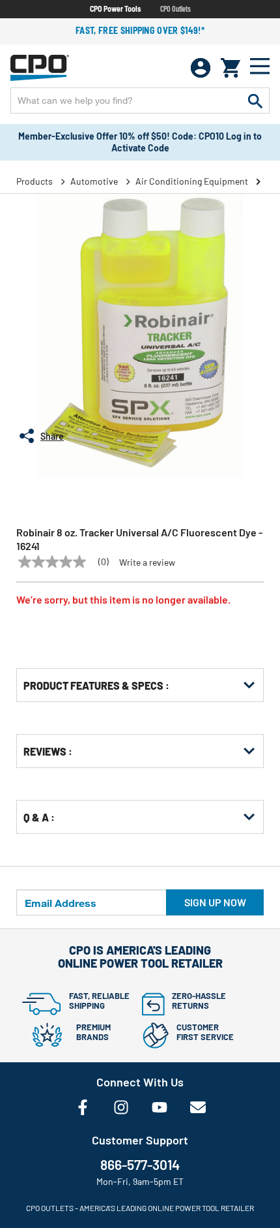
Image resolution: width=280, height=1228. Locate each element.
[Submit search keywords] (255, 100)
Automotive (94, 181)
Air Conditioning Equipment (191, 181)
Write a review (147, 562)
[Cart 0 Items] (230, 68)
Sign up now (215, 902)
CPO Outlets (175, 8)
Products (34, 181)
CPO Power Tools (115, 8)
